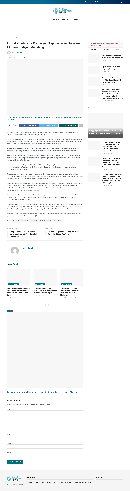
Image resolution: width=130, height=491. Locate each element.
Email (9, 443)
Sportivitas (57, 220)
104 (75, 297)
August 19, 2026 (107, 185)
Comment (11, 409)
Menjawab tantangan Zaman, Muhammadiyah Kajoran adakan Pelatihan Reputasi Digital (45, 290)
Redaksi (75, 19)
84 (18, 297)
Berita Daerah (16, 38)
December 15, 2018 (12, 55)
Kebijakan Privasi (80, 482)
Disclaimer (68, 482)
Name (9, 434)
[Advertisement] (65, 29)
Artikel (68, 19)
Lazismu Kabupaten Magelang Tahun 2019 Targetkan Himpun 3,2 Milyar (42, 392)
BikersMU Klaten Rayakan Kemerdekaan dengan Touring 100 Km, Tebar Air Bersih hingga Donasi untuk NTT (111, 162)
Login (121, 2)
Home (8, 38)
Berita (63, 19)
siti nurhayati (17, 52)
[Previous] (43, 305)
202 (47, 295)
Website (9, 452)
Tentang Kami (51, 482)
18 (114, 185)
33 (114, 153)
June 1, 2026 (11, 297)
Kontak (90, 482)
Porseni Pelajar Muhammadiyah (41, 220)
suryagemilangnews (17, 484)
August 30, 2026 (95, 136)
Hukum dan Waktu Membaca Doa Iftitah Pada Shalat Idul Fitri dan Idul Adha (112, 80)
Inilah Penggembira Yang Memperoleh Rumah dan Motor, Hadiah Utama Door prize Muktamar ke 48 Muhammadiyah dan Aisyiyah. (112, 94)
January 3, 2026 (39, 295)
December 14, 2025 (66, 297)
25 (102, 136)
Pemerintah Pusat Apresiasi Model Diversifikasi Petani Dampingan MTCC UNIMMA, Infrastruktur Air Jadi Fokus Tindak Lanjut (112, 178)
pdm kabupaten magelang (20, 220)
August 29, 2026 (107, 153)
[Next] (47, 305)
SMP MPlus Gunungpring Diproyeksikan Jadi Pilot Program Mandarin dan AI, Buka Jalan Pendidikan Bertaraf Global (111, 146)
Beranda (56, 19)
